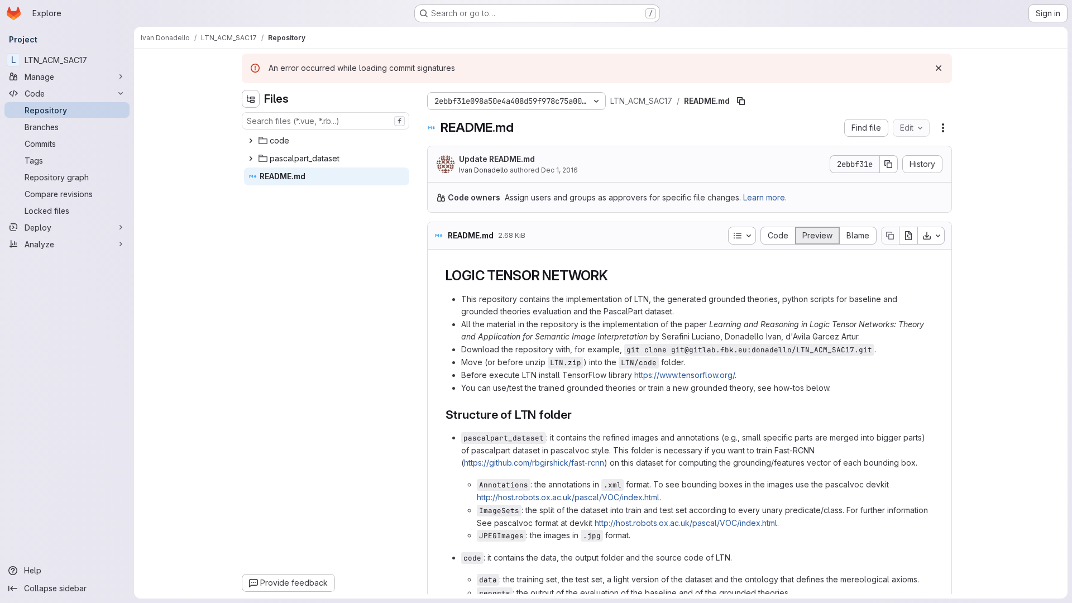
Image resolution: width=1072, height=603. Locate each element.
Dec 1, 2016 (559, 170)
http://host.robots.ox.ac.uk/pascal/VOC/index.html (568, 497)
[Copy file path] (741, 101)
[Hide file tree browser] (251, 99)
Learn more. (765, 197)
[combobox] (325, 121)
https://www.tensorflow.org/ (684, 375)
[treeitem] (326, 141)
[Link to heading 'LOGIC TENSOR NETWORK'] (615, 275)
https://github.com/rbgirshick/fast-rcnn (534, 462)
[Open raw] (908, 236)
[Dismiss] (938, 68)
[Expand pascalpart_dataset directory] (250, 158)
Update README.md (497, 159)
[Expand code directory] (250, 140)
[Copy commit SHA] (889, 164)
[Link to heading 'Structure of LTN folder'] (578, 415)
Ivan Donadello (483, 170)
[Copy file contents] (890, 236)
